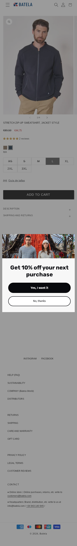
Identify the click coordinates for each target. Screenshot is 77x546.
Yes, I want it (39, 288)
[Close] (70, 238)
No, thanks (39, 301)
